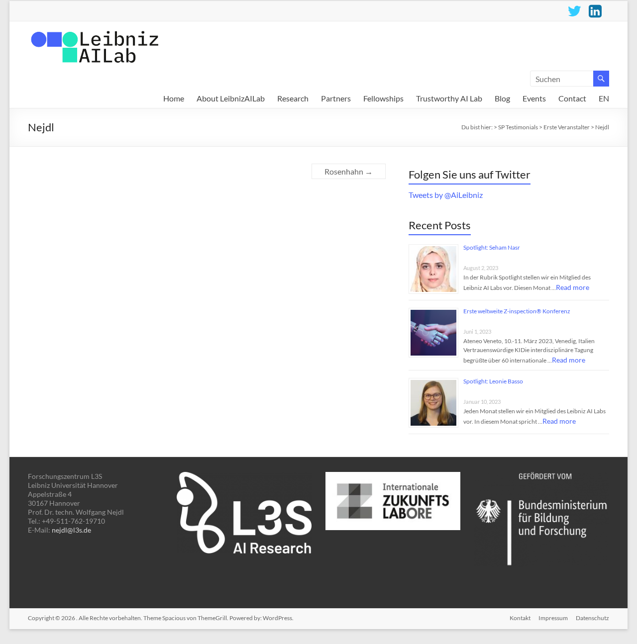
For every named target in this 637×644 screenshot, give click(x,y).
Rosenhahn (348, 171)
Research (293, 98)
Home (173, 98)
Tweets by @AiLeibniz (446, 194)
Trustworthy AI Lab (449, 98)
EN (604, 98)
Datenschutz (592, 618)
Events (534, 98)
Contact (572, 98)
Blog (502, 98)
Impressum (553, 618)
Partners (336, 98)
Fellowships (383, 98)
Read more (572, 287)
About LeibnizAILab (231, 98)
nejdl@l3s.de (71, 530)
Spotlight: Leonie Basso (493, 381)
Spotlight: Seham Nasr (491, 247)
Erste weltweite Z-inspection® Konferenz (516, 311)
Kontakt (520, 618)
